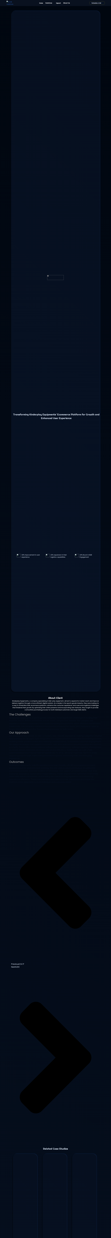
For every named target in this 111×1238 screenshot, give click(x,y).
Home (41, 3)
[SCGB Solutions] (11, 3)
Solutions (48, 3)
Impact (58, 3)
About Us (66, 3)
